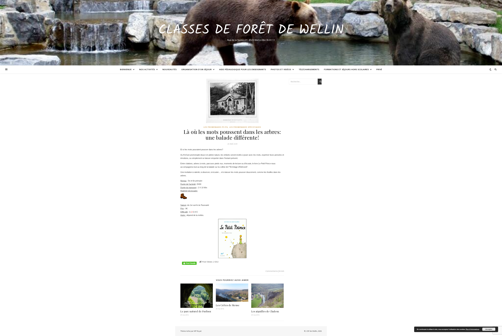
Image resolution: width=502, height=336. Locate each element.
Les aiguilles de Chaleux (265, 311)
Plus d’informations (472, 329)
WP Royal (197, 331)
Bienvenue (126, 69)
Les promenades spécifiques (245, 127)
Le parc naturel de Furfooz (195, 311)
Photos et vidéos (281, 69)
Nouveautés (169, 69)
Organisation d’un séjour (196, 69)
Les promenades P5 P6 (216, 127)
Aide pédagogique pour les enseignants (242, 69)
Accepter (488, 329)
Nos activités (147, 69)
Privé (379, 69)
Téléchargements (309, 69)
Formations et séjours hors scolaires (346, 69)
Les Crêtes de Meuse (227, 305)
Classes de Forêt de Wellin (251, 30)
